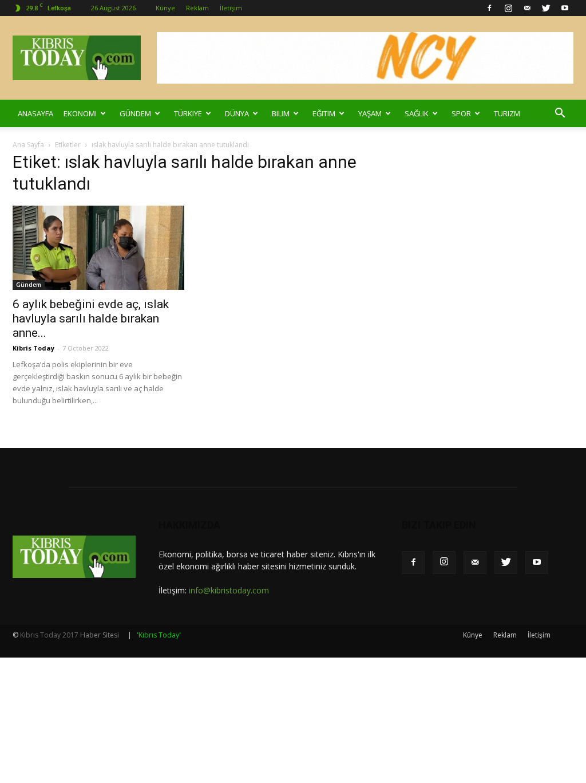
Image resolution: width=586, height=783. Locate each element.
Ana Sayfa (28, 144)
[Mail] (527, 8)
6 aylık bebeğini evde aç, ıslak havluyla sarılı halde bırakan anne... (91, 318)
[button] (559, 113)
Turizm (507, 113)
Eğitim (323, 113)
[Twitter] (546, 8)
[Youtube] (564, 8)
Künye (165, 7)
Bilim (281, 113)
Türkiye (188, 113)
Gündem (135, 113)
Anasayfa (35, 113)
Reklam (197, 7)
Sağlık (417, 113)
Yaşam (370, 113)
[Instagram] (508, 8)
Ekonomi (80, 113)
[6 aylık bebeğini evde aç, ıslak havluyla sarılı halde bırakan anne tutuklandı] (98, 248)
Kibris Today (33, 348)
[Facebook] (489, 8)
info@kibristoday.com (229, 590)
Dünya (237, 113)
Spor (461, 113)
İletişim (231, 7)
